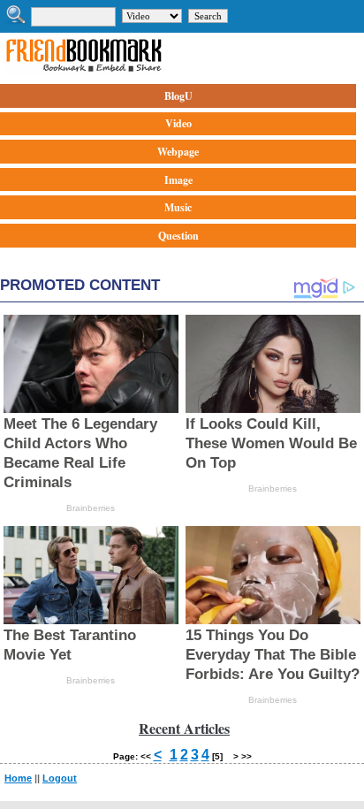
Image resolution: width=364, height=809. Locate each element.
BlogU (178, 95)
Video (178, 123)
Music (178, 207)
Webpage (178, 151)
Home (18, 778)
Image (178, 179)
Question (178, 235)
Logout (59, 778)
